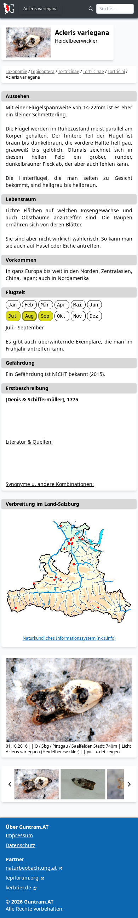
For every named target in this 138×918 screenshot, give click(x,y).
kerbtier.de (18, 887)
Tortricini (116, 71)
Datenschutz (20, 845)
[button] (10, 784)
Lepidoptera (42, 71)
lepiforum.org (22, 877)
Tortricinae (93, 71)
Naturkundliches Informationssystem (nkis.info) (69, 638)
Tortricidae (68, 71)
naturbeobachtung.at (31, 867)
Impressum (19, 835)
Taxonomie (16, 71)
